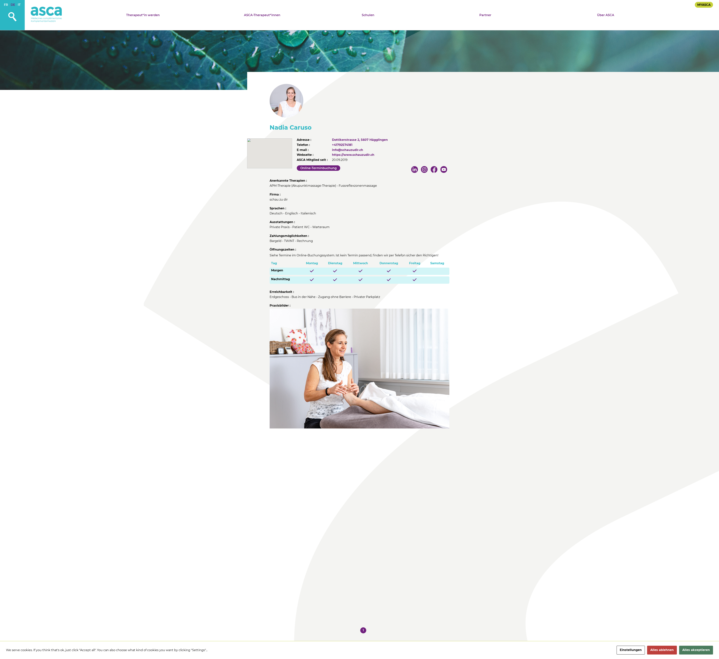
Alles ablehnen (662, 650)
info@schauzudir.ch (347, 150)
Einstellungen (631, 650)
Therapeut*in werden (143, 15)
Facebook (434, 170)
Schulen (368, 15)
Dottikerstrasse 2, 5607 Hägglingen (360, 140)
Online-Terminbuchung (318, 168)
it (19, 5)
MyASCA (704, 5)
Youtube (444, 170)
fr (6, 5)
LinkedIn (415, 170)
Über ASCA (605, 15)
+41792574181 (342, 145)
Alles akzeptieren (696, 650)
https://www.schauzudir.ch (353, 155)
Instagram (424, 170)
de (13, 5)
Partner (485, 15)
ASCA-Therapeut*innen (262, 15)
